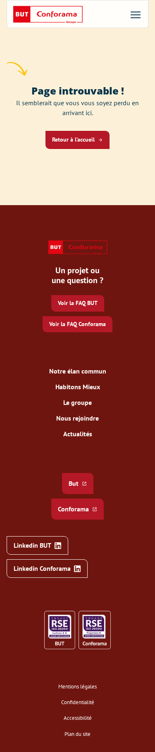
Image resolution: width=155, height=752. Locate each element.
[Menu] (135, 14)
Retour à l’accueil (73, 139)
